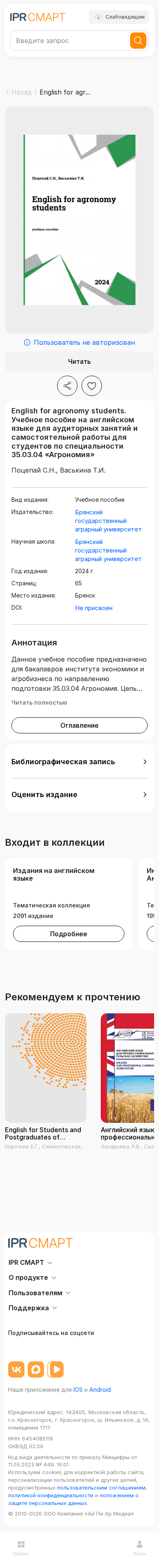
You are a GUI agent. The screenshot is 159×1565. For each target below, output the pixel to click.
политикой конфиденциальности (50, 1495)
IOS (78, 1389)
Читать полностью (39, 702)
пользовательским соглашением (101, 1487)
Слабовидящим (125, 17)
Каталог (21, 1553)
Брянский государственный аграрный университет (108, 520)
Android (100, 1389)
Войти (139, 1553)
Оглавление (79, 725)
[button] (79, 762)
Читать (79, 361)
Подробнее (68, 934)
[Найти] (138, 40)
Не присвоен (94, 608)
